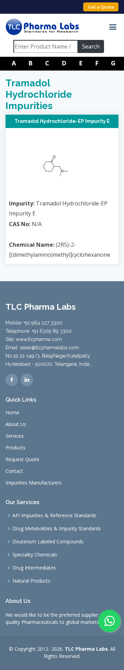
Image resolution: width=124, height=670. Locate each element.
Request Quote (22, 459)
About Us (16, 424)
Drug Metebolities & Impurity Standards (56, 528)
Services (15, 436)
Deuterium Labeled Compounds (48, 541)
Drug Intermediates (34, 567)
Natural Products (31, 580)
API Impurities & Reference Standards (54, 515)
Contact (14, 471)
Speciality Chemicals (34, 554)
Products (15, 447)
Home (12, 412)
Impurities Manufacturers (34, 482)
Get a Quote (101, 7)
